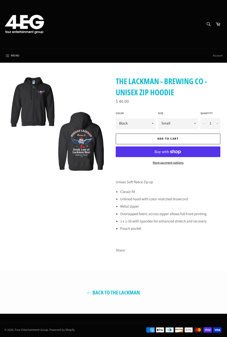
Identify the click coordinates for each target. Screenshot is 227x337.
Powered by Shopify (62, 330)
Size (160, 113)
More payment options (168, 163)
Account (218, 56)
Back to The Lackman (116, 292)
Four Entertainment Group (31, 330)
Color (120, 113)
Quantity (206, 113)
